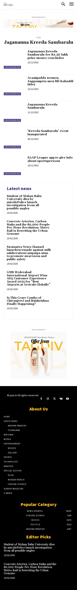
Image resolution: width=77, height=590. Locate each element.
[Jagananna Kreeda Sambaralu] (14, 111)
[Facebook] (41, 398)
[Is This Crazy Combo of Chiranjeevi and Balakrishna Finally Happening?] (62, 304)
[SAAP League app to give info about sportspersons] (14, 164)
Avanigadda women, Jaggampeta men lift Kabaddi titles (50, 81)
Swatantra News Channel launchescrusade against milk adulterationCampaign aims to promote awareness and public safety (29, 253)
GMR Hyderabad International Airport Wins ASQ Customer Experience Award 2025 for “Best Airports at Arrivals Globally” (28, 278)
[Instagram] (47, 398)
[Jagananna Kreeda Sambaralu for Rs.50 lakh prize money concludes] (14, 58)
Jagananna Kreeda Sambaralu (42, 106)
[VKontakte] (61, 398)
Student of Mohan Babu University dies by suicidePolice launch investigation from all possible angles (24, 202)
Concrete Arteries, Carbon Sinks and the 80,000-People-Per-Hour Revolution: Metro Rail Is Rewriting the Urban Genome (29, 228)
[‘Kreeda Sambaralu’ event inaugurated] (14, 137)
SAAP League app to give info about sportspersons (50, 159)
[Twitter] (54, 398)
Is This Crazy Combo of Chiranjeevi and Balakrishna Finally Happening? (28, 301)
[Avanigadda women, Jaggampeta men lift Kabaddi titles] (14, 84)
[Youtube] (67, 398)
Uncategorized (12, 67)
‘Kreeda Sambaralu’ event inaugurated (47, 132)
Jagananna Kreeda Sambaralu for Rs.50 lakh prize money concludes (47, 55)
